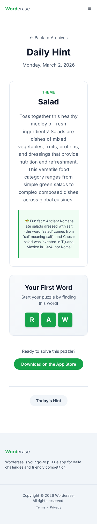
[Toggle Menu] (90, 8)
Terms (40, 507)
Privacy (55, 507)
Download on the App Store (48, 364)
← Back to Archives (48, 37)
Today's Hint (48, 400)
